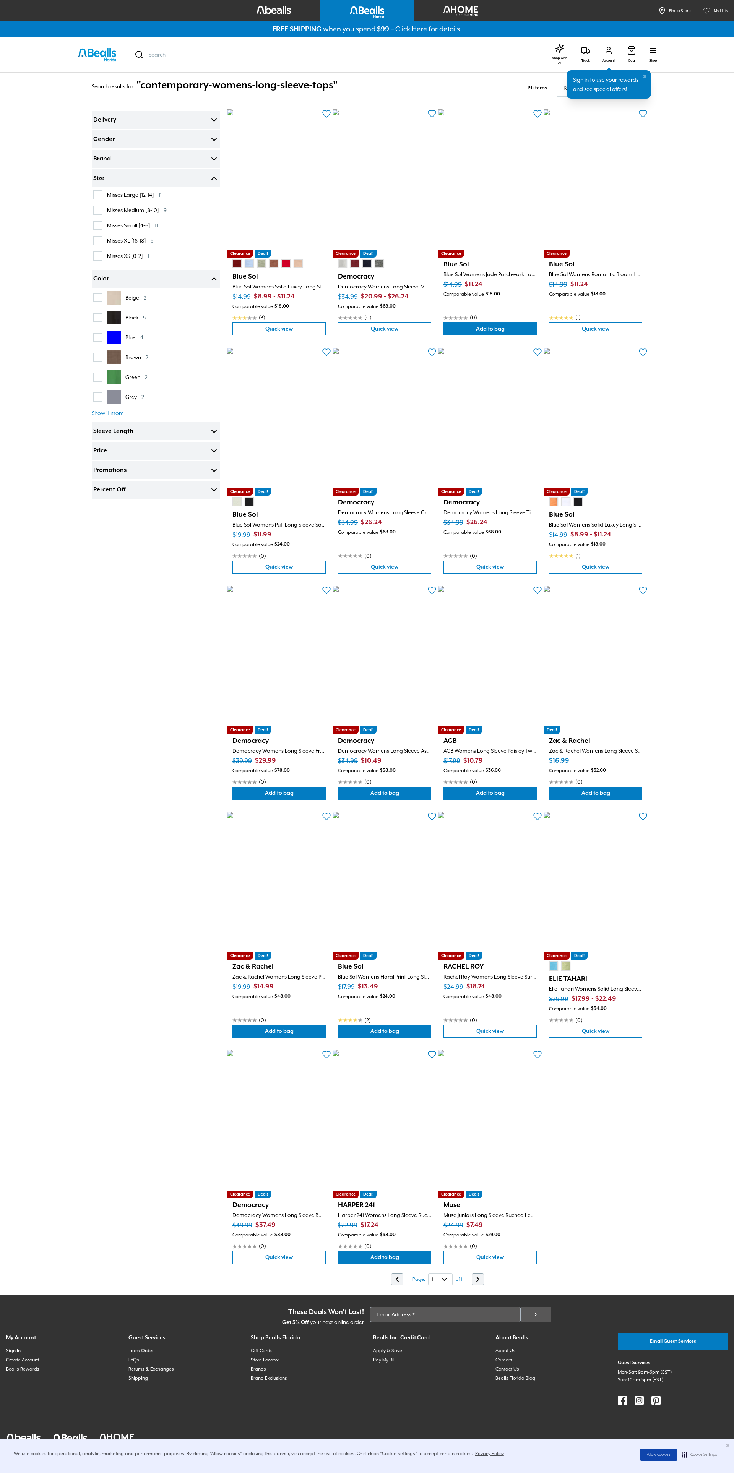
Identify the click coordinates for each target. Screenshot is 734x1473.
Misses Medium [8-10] (137, 210)
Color (101, 278)
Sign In (13, 1350)
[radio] (237, 263)
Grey (134, 397)
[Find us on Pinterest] (656, 1400)
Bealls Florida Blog (515, 1378)
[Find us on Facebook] (622, 1400)
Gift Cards (262, 1350)
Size (98, 178)
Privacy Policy (489, 1453)
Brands (258, 1369)
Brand (102, 159)
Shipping (138, 1378)
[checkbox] (97, 194)
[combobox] (334, 54)
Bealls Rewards (22, 1369)
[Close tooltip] (645, 76)
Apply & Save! (388, 1350)
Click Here (411, 29)
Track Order (141, 1350)
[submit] (535, 1314)
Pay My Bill (384, 1360)
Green (136, 377)
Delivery (104, 120)
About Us (505, 1350)
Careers (503, 1360)
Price (100, 450)
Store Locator (265, 1360)
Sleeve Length (113, 431)
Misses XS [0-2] (128, 256)
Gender (104, 139)
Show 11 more (108, 413)
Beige (135, 297)
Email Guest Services (673, 1341)
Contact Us (507, 1369)
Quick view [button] (295, 330)
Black (135, 317)
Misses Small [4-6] (132, 225)
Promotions (110, 470)
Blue (134, 337)
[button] (699, 1455)
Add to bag (506, 330)
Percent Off (109, 489)
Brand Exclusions (269, 1378)
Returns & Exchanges (151, 1369)
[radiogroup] (267, 263)
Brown (136, 357)
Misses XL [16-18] (130, 240)
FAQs (133, 1360)
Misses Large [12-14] (134, 194)
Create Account (22, 1360)
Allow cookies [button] (659, 1454)
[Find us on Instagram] (639, 1400)
